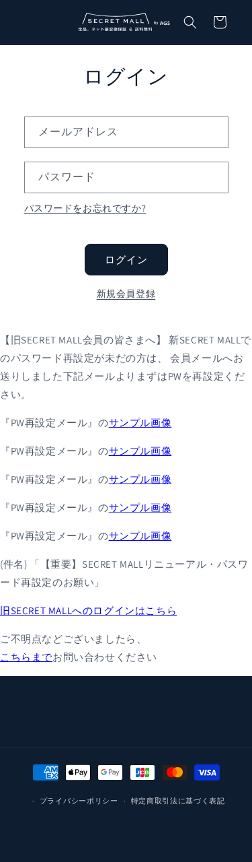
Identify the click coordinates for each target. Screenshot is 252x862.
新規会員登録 (126, 294)
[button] (190, 22)
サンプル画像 (140, 422)
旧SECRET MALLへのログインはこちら (88, 610)
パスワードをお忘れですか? (85, 208)
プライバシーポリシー (79, 800)
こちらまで (26, 657)
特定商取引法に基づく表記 (178, 800)
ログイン (126, 259)
